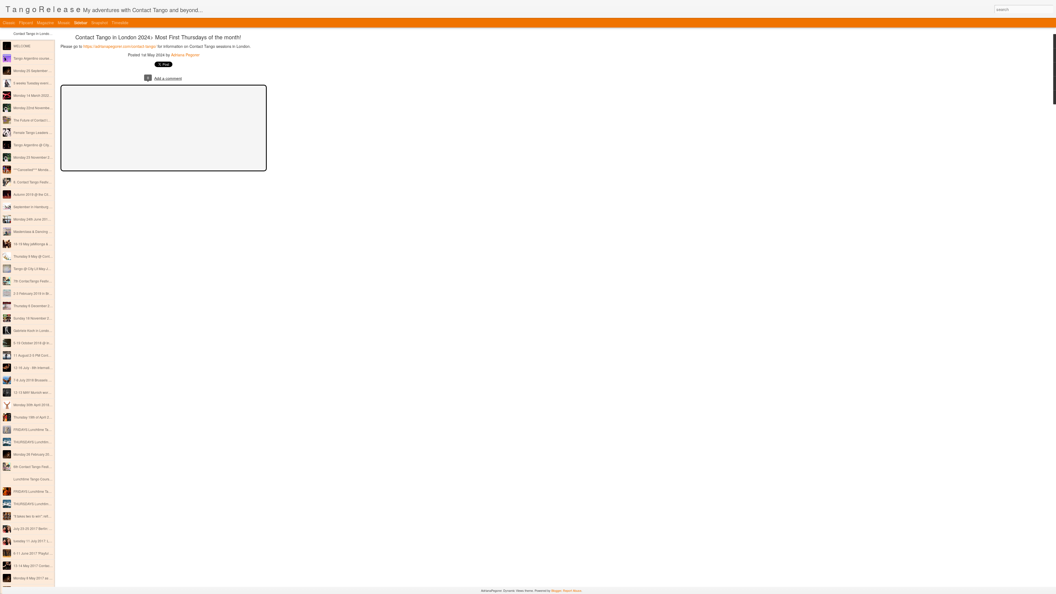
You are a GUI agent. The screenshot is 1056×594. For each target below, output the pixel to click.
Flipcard (26, 22)
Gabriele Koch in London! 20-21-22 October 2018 (50, 330)
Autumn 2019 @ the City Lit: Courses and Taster (49, 194)
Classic (9, 22)
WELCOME (22, 45)
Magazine (45, 22)
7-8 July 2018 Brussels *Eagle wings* (41, 380)
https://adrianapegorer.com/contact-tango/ (119, 46)
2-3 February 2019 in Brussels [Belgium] (43, 293)
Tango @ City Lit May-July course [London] (45, 268)
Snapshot (99, 22)
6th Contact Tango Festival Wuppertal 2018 (45, 466)
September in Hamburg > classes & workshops (48, 206)
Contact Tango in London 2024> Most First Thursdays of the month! (158, 37)
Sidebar (80, 22)
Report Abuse (572, 590)
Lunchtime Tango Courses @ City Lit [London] (47, 479)
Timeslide (120, 22)
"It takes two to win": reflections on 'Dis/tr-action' (48, 516)
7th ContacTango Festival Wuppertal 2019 (44, 281)
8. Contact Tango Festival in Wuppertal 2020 (46, 182)
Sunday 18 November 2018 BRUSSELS (43, 318)
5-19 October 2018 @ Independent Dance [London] (51, 342)
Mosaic (64, 22)
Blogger (556, 590)
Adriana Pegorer (185, 54)
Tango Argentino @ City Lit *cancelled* (42, 144)
